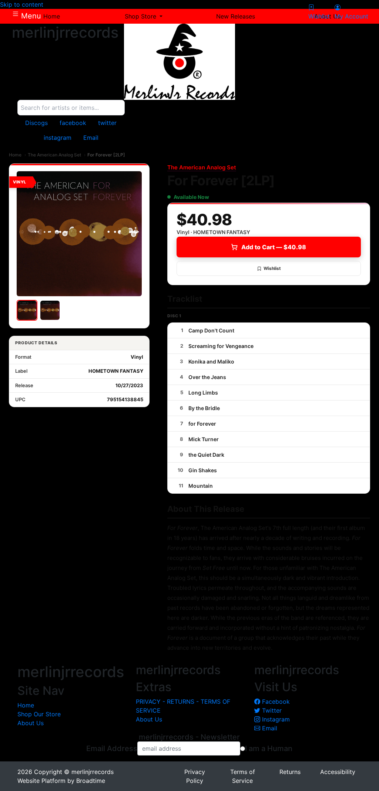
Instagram (275, 719)
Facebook (275, 701)
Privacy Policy (194, 776)
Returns (290, 771)
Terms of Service (242, 776)
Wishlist (272, 268)
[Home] (237, 62)
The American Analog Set (54, 155)
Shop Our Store (39, 714)
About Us (30, 723)
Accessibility (337, 771)
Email (268, 728)
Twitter (271, 710)
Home (15, 155)
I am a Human (268, 748)
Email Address (111, 748)
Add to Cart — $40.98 (273, 247)
